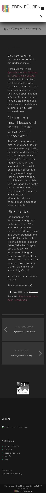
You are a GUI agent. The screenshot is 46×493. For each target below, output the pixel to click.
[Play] (11, 292)
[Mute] (30, 292)
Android (8, 450)
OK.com (24, 491)
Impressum (7, 470)
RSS (6, 460)
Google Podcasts (12, 453)
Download (21, 300)
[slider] (34, 292)
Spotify (7, 456)
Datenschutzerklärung (12, 474)
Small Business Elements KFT (29, 486)
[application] (23, 292)
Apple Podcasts (11, 446)
